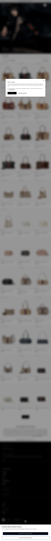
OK (12, 93)
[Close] (25, 521)
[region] (25, 88)
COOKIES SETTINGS (22, 93)
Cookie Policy (12, 89)
